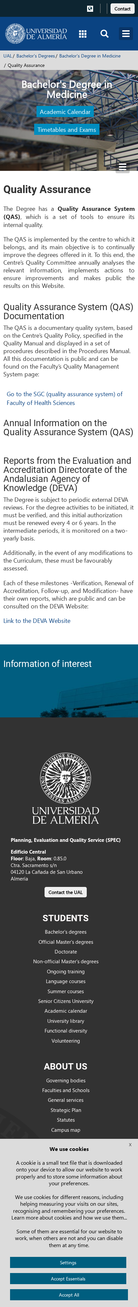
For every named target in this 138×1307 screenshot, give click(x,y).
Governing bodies (65, 1080)
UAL (7, 55)
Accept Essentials (68, 1278)
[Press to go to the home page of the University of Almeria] (36, 33)
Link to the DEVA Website (36, 620)
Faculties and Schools (65, 1090)
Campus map (65, 1129)
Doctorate (66, 951)
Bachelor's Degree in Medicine (90, 55)
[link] (123, 7)
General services (65, 1099)
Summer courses (66, 991)
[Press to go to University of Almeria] (65, 787)
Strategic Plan (66, 1110)
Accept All (69, 1295)
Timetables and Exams (67, 129)
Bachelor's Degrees (35, 55)
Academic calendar (66, 1010)
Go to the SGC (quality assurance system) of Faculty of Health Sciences (65, 398)
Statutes (66, 1119)
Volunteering (66, 1040)
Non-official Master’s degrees (65, 961)
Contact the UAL (66, 892)
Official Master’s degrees (66, 941)
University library (65, 1020)
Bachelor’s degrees (65, 931)
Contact (123, 8)
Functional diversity (66, 1030)
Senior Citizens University (65, 1001)
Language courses (65, 981)
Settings (68, 1262)
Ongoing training (66, 971)
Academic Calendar (65, 111)
